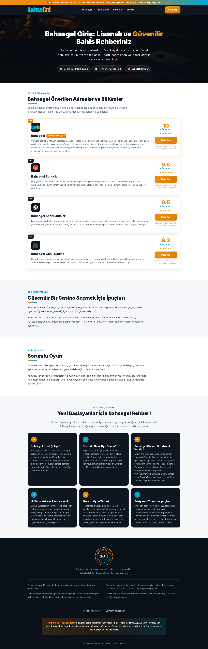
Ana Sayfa (86, 9)
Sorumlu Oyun (102, 573)
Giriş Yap (173, 9)
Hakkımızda (103, 9)
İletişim (130, 9)
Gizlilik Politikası (91, 611)
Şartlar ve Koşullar (115, 611)
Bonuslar (118, 9)
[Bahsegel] (39, 9)
